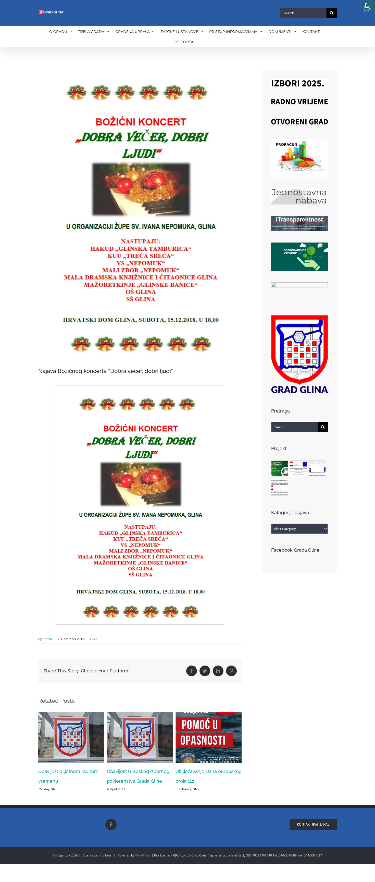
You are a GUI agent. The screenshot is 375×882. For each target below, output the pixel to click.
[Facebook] (111, 863)
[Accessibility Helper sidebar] (369, 6)
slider (93, 639)
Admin (47, 639)
